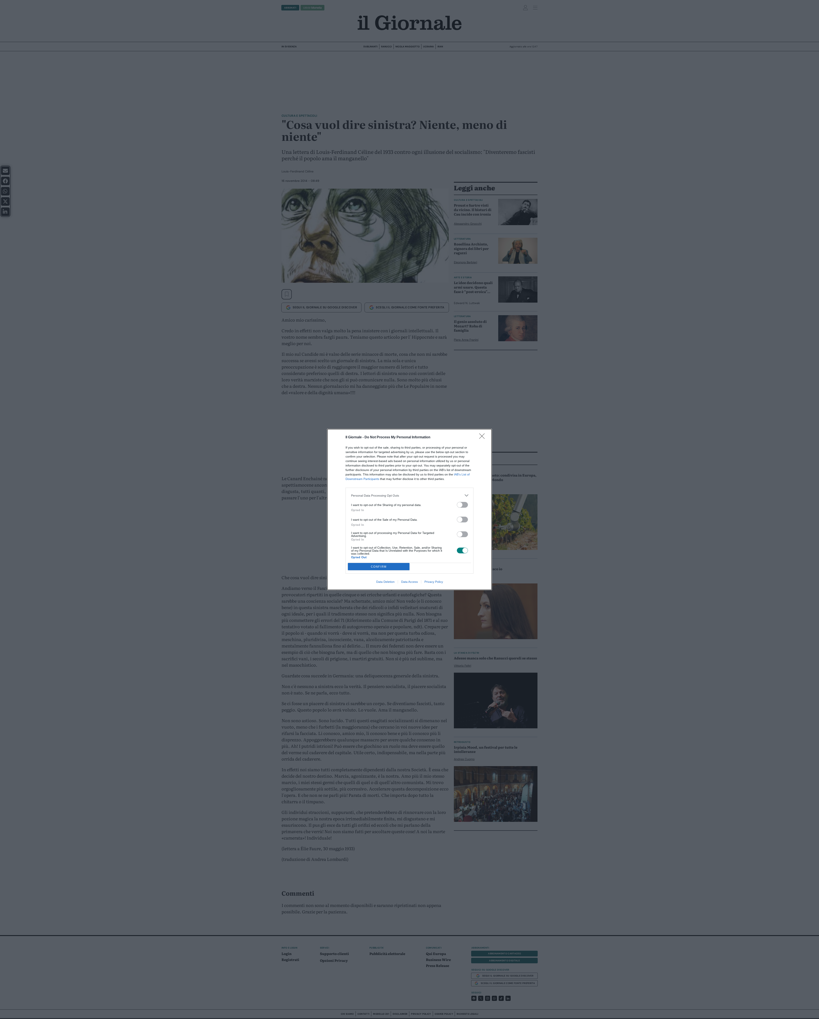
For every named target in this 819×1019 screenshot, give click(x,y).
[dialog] (409, 509)
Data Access (409, 581)
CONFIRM (379, 566)
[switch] (462, 505)
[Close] (483, 437)
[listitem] (409, 495)
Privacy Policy (433, 581)
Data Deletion (385, 581)
